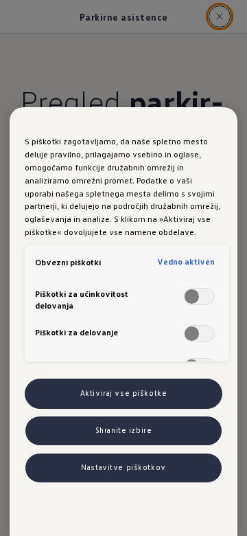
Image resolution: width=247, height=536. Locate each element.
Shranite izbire (123, 430)
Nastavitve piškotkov (123, 467)
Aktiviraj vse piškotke (123, 393)
